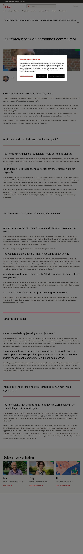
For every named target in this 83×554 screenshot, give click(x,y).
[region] (42, 68)
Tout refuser (41, 76)
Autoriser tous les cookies (56, 76)
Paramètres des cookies (26, 76)
